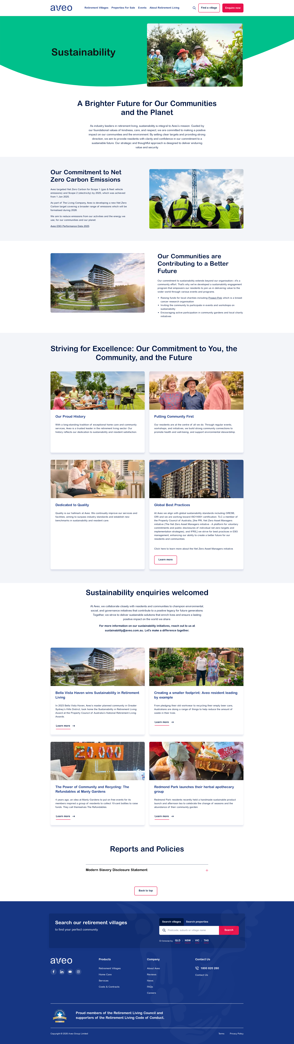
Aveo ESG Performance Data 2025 (70, 226)
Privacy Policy (236, 1033)
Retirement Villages (96, 8)
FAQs (150, 986)
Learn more (163, 560)
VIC (197, 940)
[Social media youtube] (70, 972)
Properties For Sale (123, 8)
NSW (188, 940)
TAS (206, 940)
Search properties (197, 922)
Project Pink (215, 297)
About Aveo (153, 968)
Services (103, 980)
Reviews (151, 974)
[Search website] (194, 8)
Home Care (105, 974)
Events (142, 8)
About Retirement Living (164, 8)
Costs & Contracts (109, 986)
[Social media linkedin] (62, 972)
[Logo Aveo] (61, 8)
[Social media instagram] (78, 972)
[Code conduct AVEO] (62, 1016)
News (150, 980)
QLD (177, 940)
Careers (151, 992)
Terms (221, 1033)
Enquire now (233, 8)
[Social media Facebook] (54, 972)
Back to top (143, 891)
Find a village (209, 8)
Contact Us (201, 974)
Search (228, 930)
